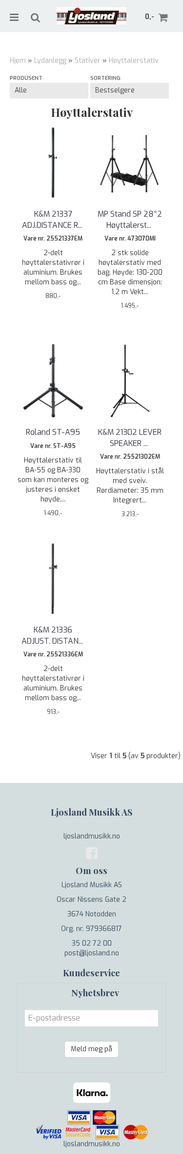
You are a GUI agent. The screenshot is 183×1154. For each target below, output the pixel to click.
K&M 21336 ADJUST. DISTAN (53, 635)
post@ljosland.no (91, 953)
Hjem (18, 60)
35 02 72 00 (92, 943)
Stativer (88, 60)
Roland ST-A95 (53, 432)
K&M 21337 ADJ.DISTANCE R (53, 219)
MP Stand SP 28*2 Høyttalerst (130, 219)
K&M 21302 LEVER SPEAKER (130, 437)
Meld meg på (91, 1049)
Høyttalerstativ (134, 60)
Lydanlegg (50, 60)
